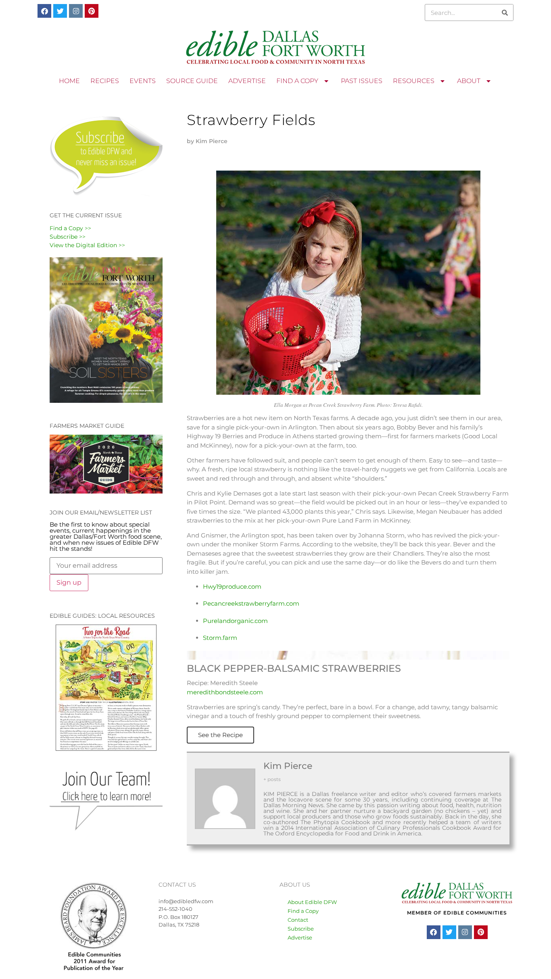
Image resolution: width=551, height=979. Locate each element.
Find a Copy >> (70, 228)
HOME (69, 81)
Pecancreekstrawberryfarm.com (251, 603)
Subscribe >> (68, 236)
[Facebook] (44, 11)
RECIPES (104, 81)
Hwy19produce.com (232, 586)
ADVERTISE (247, 81)
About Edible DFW (312, 902)
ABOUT (468, 81)
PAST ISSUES (361, 81)
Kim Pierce (287, 765)
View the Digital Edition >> (87, 245)
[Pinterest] (91, 11)
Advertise (300, 937)
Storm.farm (220, 638)
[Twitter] (60, 11)
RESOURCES (413, 81)
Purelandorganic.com (235, 621)
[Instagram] (76, 11)
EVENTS (142, 81)
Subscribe (301, 928)
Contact (298, 920)
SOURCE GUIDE (192, 81)
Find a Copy (303, 911)
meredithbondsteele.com (225, 692)
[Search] (504, 12)
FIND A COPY (297, 81)
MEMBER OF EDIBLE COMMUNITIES (457, 913)
